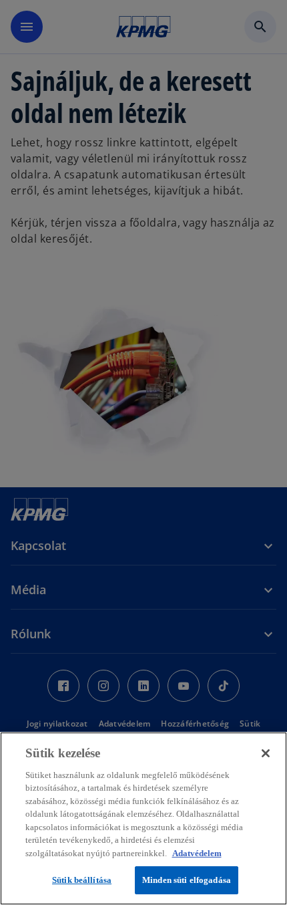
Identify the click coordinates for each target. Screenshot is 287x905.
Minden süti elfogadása (186, 880)
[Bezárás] (265, 753)
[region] (143, 818)
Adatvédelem (197, 853)
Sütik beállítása (81, 880)
